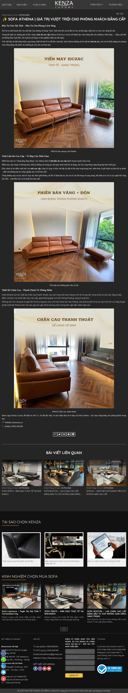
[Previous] (4, 473)
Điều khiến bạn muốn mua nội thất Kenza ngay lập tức (62, 562)
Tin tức (14, 15)
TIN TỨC (120, 14)
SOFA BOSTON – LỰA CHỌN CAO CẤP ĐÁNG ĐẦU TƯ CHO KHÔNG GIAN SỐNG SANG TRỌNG (20, 493)
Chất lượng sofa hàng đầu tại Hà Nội (17, 561)
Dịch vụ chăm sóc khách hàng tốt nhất (104, 561)
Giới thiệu (7, 4)
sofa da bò (111, 646)
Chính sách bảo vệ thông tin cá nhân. (94, 691)
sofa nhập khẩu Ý (113, 652)
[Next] (123, 473)
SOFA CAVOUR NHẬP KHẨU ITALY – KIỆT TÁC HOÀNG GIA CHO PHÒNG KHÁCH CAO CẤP (105, 493)
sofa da (101, 646)
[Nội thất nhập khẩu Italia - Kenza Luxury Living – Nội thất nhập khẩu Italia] (64, 4)
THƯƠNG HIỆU (115, 4)
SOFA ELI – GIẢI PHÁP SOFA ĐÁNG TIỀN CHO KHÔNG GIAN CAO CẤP (64, 492)
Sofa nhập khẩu (104, 649)
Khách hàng (39, 4)
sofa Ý (120, 646)
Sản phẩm (21, 4)
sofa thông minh (104, 655)
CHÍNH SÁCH (96, 4)
